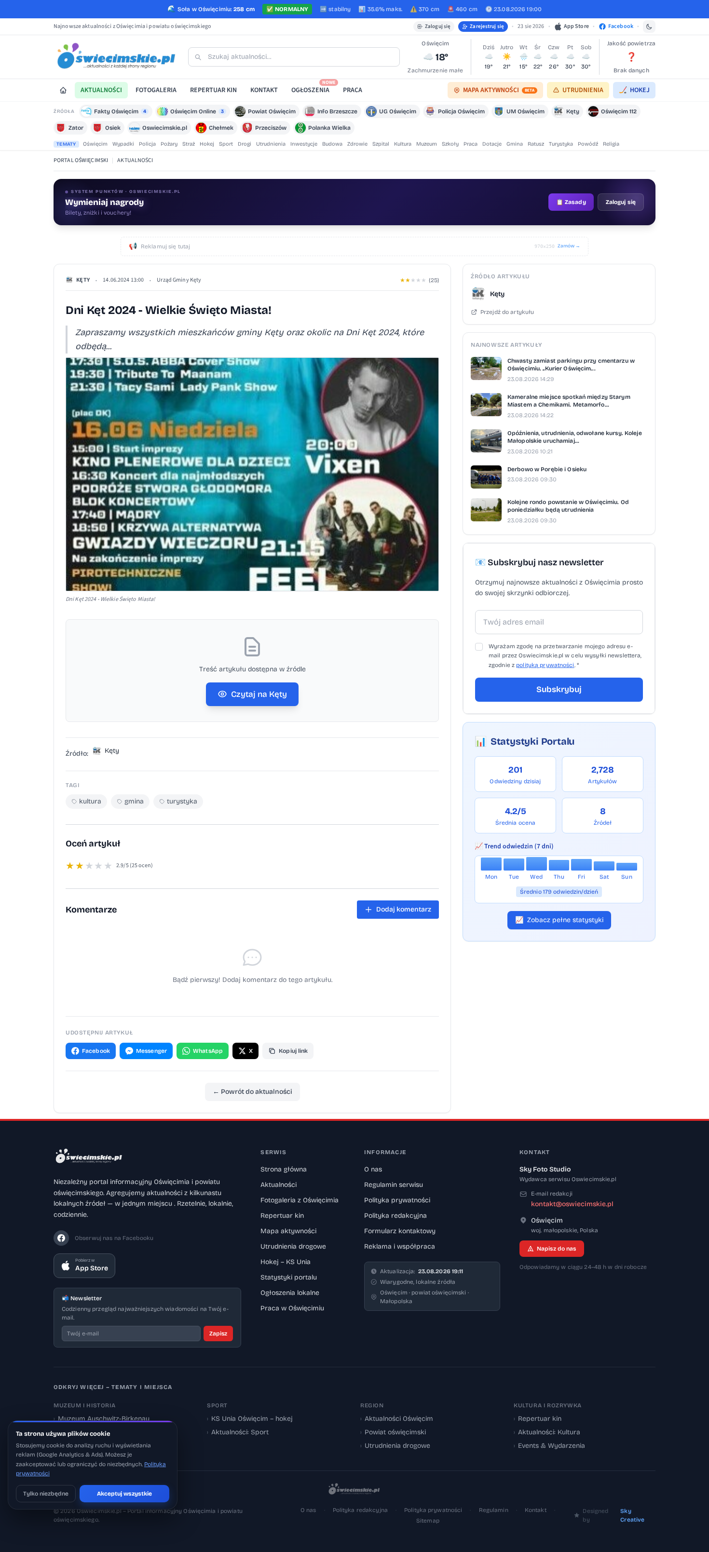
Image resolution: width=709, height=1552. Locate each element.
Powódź (588, 144)
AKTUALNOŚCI (101, 90)
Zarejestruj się (487, 26)
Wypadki (123, 144)
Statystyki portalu (288, 1277)
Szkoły (450, 144)
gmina (134, 801)
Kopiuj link (293, 1051)
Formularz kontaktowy (400, 1231)
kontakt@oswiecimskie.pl (572, 1204)
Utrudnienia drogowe (293, 1246)
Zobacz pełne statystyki (559, 920)
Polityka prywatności (397, 1200)
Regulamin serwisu (393, 1185)
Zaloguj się (437, 26)
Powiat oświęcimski (393, 1432)
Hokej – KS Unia (285, 1262)
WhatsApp (208, 1051)
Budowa (332, 144)
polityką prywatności (545, 665)
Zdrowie (357, 144)
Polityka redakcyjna (395, 1216)
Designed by (613, 1515)
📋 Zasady (571, 202)
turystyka (182, 801)
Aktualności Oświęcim (396, 1419)
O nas (373, 1169)
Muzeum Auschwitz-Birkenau (102, 1419)
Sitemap (427, 1520)
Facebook (96, 1051)
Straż (188, 144)
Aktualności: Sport (238, 1432)
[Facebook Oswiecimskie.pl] (61, 1238)
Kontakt (535, 1510)
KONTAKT (264, 90)
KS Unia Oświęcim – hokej (250, 1419)
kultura (90, 801)
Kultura (402, 144)
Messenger (151, 1051)
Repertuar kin (282, 1216)
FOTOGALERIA (156, 90)
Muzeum (426, 144)
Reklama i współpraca (399, 1246)
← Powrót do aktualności (252, 1092)
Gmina (514, 144)
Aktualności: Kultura (547, 1432)
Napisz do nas (556, 1248)
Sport (226, 144)
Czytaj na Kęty (259, 694)
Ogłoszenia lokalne (289, 1293)
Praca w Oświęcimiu (292, 1308)
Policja (147, 144)
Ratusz (536, 144)
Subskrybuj (559, 689)
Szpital (380, 144)
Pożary (169, 144)
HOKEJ (634, 90)
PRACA (352, 90)
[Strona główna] (63, 90)
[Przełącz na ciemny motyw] (649, 26)
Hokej (207, 144)
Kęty (83, 280)
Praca (470, 144)
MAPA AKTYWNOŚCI (498, 90)
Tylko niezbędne (45, 1493)
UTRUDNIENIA (582, 90)
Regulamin (493, 1510)
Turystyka (561, 144)
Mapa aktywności (288, 1231)
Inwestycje (303, 144)
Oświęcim (95, 144)
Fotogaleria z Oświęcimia (299, 1200)
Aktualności (278, 1185)
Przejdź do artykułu (507, 312)
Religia (611, 144)
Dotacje (492, 144)
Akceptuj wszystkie (124, 1493)
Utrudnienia (271, 144)
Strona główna (283, 1169)
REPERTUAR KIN (213, 90)
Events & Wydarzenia (549, 1446)
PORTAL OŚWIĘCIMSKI (81, 160)
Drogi (244, 144)
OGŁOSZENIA (313, 88)
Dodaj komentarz (403, 909)
